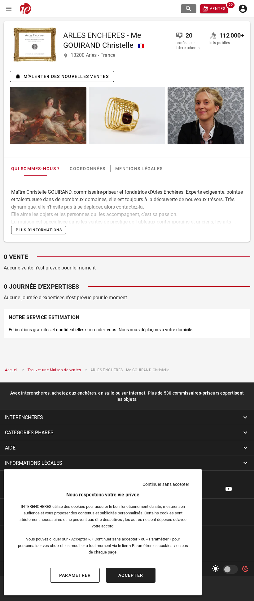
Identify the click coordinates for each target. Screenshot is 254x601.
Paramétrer (75, 575)
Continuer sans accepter (165, 484)
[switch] (231, 569)
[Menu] (8, 8)
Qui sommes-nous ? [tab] (35, 168)
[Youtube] (228, 489)
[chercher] (188, 8)
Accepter (130, 575)
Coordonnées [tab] (87, 168)
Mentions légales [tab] (139, 168)
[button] (127, 417)
